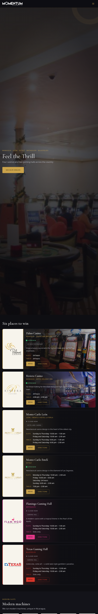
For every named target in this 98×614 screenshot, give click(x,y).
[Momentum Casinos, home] (12, 4)
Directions (42, 364)
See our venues (13, 170)
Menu (30, 364)
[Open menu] (93, 3)
